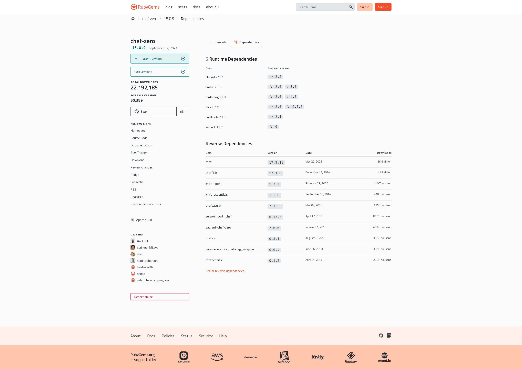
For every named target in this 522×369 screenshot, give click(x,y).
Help (223, 336)
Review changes (141, 167)
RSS (133, 189)
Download (137, 159)
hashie (213, 87)
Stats (182, 7)
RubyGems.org (142, 355)
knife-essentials (217, 194)
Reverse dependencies (145, 204)
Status (186, 336)
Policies (168, 336)
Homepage (138, 130)
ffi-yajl (214, 77)
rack (213, 107)
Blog (169, 7)
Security (206, 336)
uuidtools (215, 117)
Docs (196, 7)
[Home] (133, 18)
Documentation (141, 145)
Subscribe (137, 181)
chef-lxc (211, 238)
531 (183, 111)
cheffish (211, 172)
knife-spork (213, 183)
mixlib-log (216, 97)
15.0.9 (169, 18)
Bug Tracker (138, 152)
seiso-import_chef (219, 216)
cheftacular (213, 205)
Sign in (364, 6)
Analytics (136, 196)
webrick (214, 127)
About (135, 336)
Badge (134, 174)
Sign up (383, 6)
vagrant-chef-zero (218, 227)
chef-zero (149, 18)
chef (209, 161)
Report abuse (143, 296)
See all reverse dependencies (225, 270)
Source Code (138, 137)
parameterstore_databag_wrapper (230, 249)
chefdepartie (214, 260)
